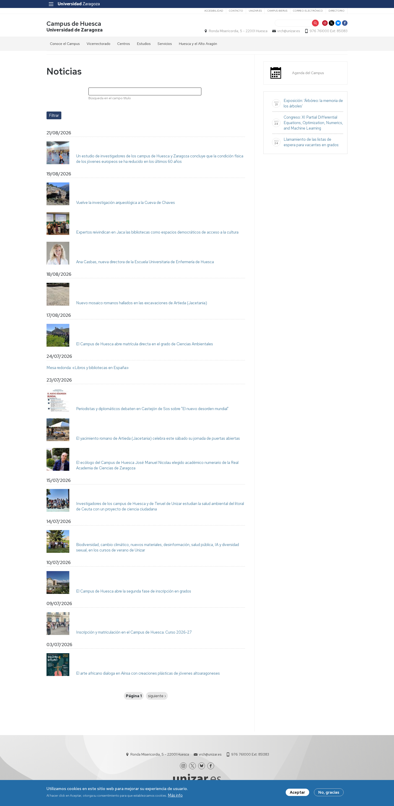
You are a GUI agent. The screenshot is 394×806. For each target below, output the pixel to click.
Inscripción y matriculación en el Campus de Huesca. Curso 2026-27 (134, 632)
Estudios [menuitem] (144, 43)
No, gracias (328, 792)
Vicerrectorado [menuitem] (98, 43)
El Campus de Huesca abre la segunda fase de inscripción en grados (133, 591)
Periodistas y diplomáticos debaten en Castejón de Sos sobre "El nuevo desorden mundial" (152, 408)
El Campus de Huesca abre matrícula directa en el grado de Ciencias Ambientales (144, 343)
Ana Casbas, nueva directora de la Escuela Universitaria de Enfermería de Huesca (145, 261)
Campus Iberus (277, 10)
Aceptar (297, 792)
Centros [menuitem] (123, 43)
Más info (175, 795)
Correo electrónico (308, 10)
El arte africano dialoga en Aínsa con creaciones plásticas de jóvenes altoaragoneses (148, 673)
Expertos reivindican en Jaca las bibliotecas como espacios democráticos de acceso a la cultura (157, 232)
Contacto (236, 10)
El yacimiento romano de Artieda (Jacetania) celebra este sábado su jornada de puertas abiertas (158, 438)
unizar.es (255, 10)
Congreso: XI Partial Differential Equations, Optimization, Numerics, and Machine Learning (313, 123)
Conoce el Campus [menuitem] (65, 43)
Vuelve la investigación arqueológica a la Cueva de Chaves (125, 202)
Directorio (337, 10)
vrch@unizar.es (288, 31)
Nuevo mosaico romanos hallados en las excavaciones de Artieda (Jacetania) (141, 302)
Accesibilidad (213, 10)
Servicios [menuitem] (165, 43)
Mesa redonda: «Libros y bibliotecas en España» (88, 367)
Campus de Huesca (74, 24)
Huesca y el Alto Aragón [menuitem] (198, 43)
